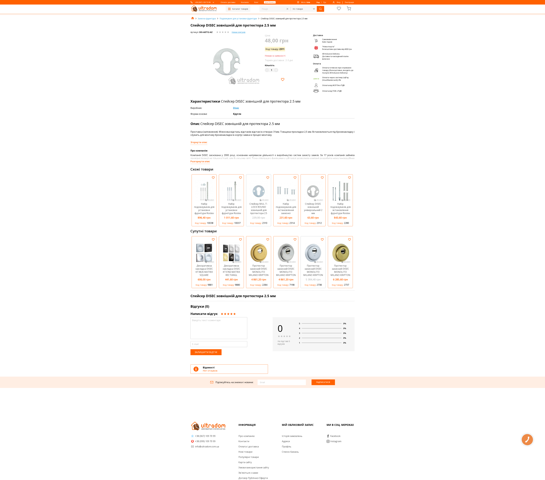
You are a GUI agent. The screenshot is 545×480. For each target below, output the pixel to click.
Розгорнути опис (200, 161)
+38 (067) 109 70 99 (202, 2)
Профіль (286, 446)
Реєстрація (349, 2)
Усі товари (298, 9)
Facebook (335, 436)
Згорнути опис (198, 142)
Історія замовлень (292, 436)
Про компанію (246, 436)
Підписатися (323, 382)
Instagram (335, 441)
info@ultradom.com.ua (206, 446)
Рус (324, 2)
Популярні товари (248, 457)
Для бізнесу (270, 2)
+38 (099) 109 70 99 (204, 441)
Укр (318, 2)
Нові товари (245, 451)
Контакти (245, 2)
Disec (236, 108)
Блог (256, 2)
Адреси (286, 441)
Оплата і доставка (228, 2)
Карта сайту (245, 462)
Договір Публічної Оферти (253, 478)
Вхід (338, 2)
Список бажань (290, 451)
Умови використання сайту (253, 467)
